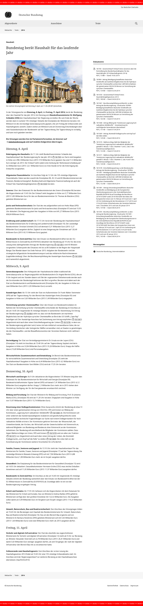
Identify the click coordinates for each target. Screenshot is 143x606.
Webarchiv (8, 30)
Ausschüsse (56, 23)
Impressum (134, 586)
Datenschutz (124, 586)
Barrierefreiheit (112, 586)
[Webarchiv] (24, 15)
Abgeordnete (11, 23)
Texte (98, 23)
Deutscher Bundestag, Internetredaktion (110, 251)
